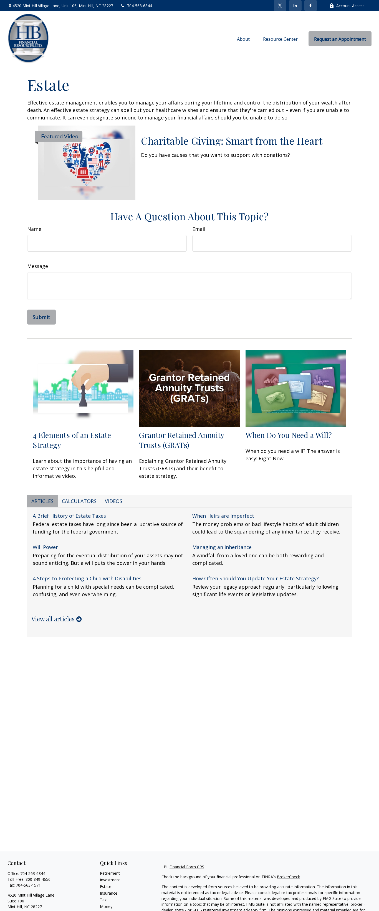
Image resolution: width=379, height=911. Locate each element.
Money (106, 906)
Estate (105, 886)
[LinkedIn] (295, 5)
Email (198, 229)
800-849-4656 (38, 879)
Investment (110, 879)
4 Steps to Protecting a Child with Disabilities (87, 578)
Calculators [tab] (79, 501)
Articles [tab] (42, 501)
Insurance (108, 893)
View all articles (53, 619)
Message (37, 266)
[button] (243, 39)
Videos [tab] (113, 501)
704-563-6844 (139, 5)
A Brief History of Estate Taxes (69, 515)
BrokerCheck (288, 876)
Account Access (350, 5)
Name (34, 229)
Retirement (110, 873)
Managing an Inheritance (222, 547)
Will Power (45, 547)
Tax (103, 899)
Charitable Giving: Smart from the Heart (231, 140)
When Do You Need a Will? (289, 435)
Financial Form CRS (187, 866)
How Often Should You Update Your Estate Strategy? (255, 578)
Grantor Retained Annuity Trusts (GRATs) (181, 440)
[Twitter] (280, 5)
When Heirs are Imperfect (223, 515)
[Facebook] (310, 5)
